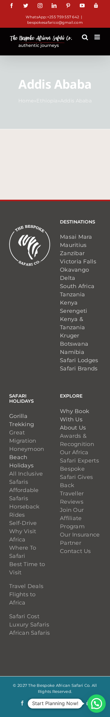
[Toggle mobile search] (85, 37)
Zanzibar (72, 253)
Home (26, 101)
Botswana (74, 344)
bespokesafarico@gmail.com (55, 22)
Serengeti (73, 311)
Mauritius (73, 245)
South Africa (77, 286)
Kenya (69, 302)
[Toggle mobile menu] (97, 37)
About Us (73, 427)
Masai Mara (76, 237)
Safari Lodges (79, 360)
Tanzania (72, 294)
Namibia (72, 352)
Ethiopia (46, 101)
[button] (96, 703)
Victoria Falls (78, 261)
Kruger (69, 335)
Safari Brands (79, 368)
